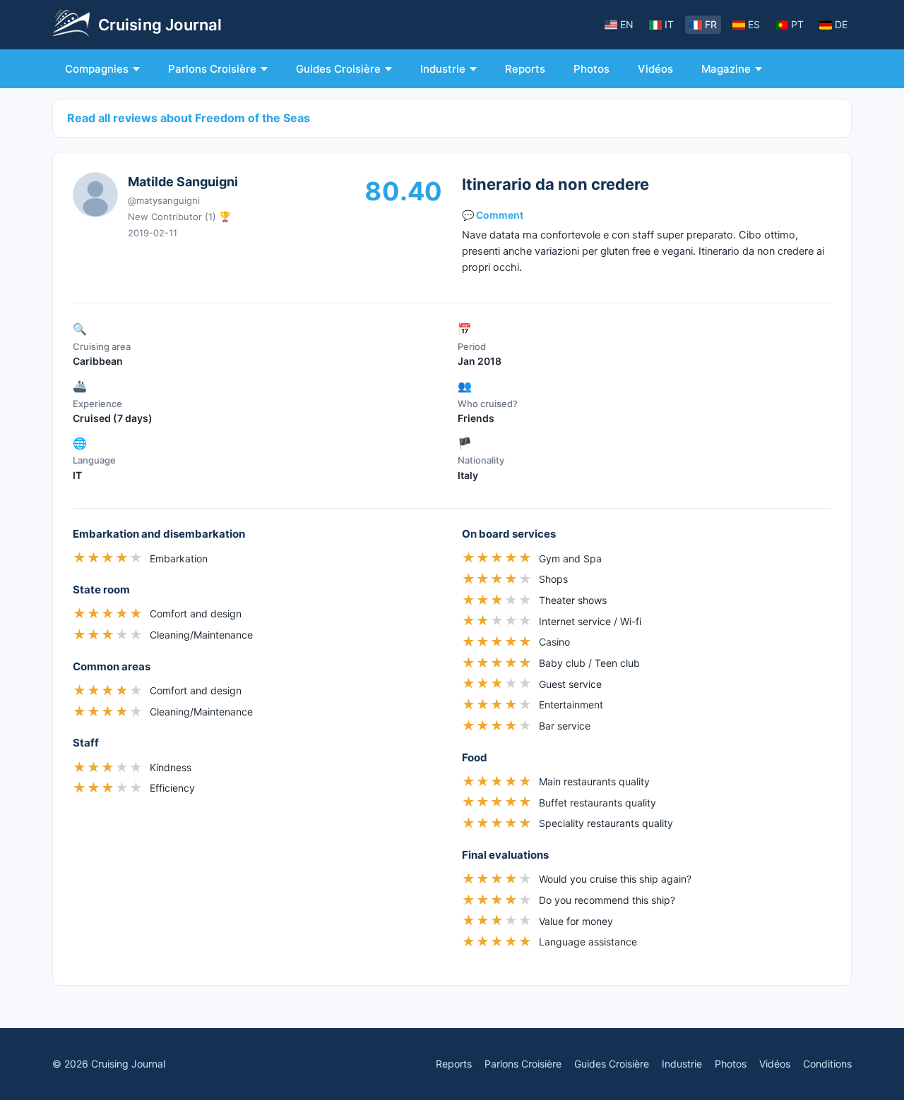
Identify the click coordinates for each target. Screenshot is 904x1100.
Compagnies (97, 68)
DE (841, 24)
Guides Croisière (338, 68)
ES (754, 24)
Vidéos (655, 68)
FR (711, 24)
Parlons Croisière (212, 68)
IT (669, 24)
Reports (525, 68)
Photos (591, 68)
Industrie (442, 68)
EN (627, 24)
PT (797, 24)
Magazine (726, 68)
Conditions (827, 1064)
